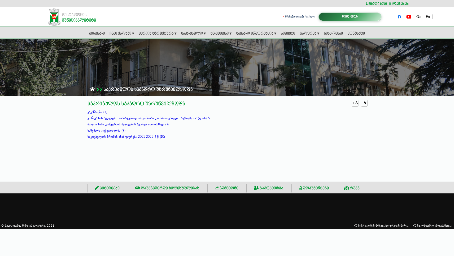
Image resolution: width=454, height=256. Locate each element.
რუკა (354, 188)
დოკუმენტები (315, 188)
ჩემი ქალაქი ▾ (121, 34)
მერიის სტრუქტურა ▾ (157, 34)
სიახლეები (333, 34)
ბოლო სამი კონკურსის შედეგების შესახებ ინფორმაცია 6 (128, 124)
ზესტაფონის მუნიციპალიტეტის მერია (383, 225)
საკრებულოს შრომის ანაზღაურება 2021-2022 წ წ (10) (126, 137)
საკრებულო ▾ (193, 34)
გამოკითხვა (271, 188)
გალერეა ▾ (309, 34)
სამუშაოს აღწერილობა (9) (106, 131)
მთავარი (97, 34)
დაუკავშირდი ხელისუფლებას (169, 188)
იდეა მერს (350, 16)
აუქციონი (228, 188)
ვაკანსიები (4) (97, 112)
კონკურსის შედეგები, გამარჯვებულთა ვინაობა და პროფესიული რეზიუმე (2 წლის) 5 (148, 118)
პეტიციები (109, 188)
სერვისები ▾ (220, 34)
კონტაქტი (356, 34)
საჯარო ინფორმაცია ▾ (256, 34)
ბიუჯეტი (288, 34)
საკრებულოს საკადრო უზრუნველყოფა (147, 89)
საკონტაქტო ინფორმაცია (434, 225)
